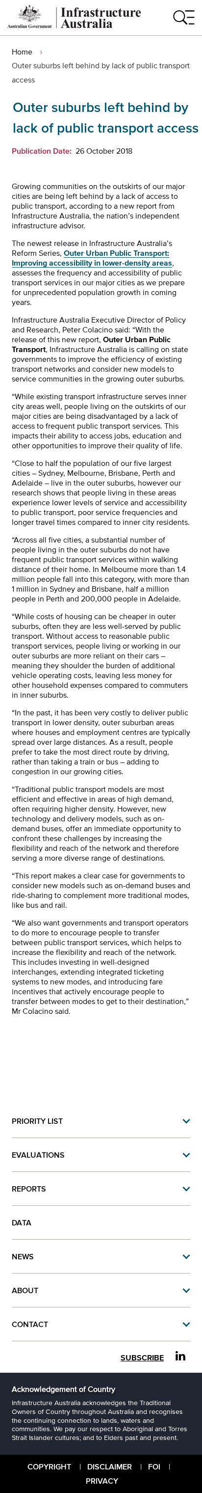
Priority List (37, 1120)
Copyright (49, 1466)
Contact (30, 1324)
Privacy (102, 1480)
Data (21, 1222)
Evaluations (38, 1154)
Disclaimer (109, 1466)
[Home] (74, 25)
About (25, 1290)
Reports (29, 1188)
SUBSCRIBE (142, 1358)
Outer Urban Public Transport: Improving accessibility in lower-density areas (92, 257)
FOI (154, 1466)
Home (22, 51)
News (23, 1256)
